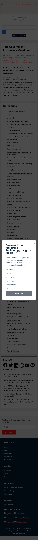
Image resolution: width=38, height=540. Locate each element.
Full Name (9, 270)
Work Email (10, 277)
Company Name (11, 285)
